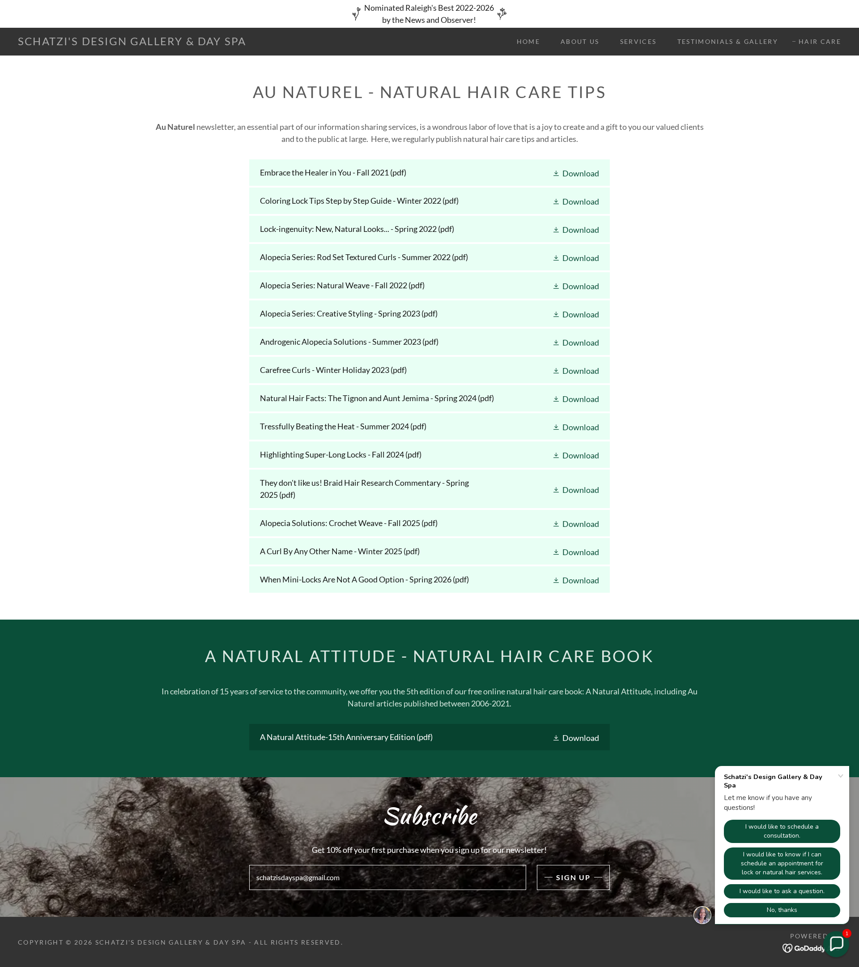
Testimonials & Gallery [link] (727, 41)
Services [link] (638, 41)
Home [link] (528, 41)
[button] (575, 172)
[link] (132, 42)
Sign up (573, 877)
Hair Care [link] (820, 41)
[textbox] (387, 877)
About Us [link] (580, 41)
